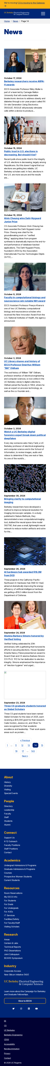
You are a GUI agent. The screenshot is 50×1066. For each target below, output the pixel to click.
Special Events (11, 793)
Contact (8, 852)
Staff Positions (11, 848)
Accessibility (9, 1044)
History (7, 782)
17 (23, 751)
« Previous (26, 740)
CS (5, 1025)
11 (16, 745)
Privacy (7, 1053)
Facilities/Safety (11, 919)
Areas (7, 939)
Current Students (12, 880)
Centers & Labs (11, 943)
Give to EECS (25, 1001)
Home (7, 21)
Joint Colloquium (11, 954)
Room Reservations (13, 893)
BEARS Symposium (13, 958)
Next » (26, 756)
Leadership (9, 810)
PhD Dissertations (12, 950)
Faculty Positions (12, 845)
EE (5, 1021)
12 (22, 745)
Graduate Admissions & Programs (19, 869)
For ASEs (8, 911)
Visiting (7, 789)
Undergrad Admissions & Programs (20, 865)
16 (16, 751)
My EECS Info (10, 897)
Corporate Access (12, 971)
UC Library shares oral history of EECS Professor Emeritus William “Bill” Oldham (22, 364)
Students (8, 821)
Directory (8, 806)
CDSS (6, 1039)
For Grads (8, 904)
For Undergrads (11, 908)
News (15, 21)
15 (42, 745)
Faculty (7, 813)
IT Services (9, 915)
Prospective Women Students (18, 876)
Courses (8, 873)
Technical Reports (12, 947)
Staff (6, 817)
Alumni (7, 824)
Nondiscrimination (11, 1049)
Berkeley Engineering (13, 1035)
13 (29, 745)
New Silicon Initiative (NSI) (16, 974)
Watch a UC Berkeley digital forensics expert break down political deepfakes (25, 435)
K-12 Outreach (10, 841)
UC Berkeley (9, 1030)
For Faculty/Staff (12, 923)
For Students (10, 900)
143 (33, 751)
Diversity (8, 785)
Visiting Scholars (11, 926)
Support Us (9, 837)
